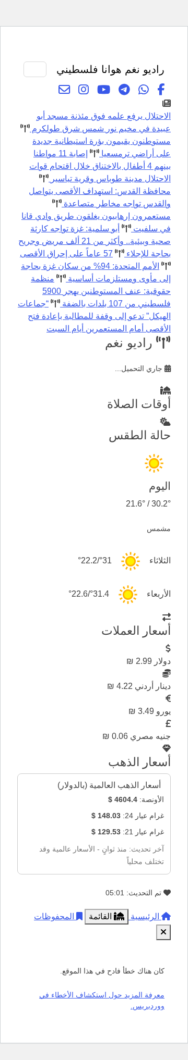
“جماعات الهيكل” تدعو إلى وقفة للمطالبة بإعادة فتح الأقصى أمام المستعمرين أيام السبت (94, 316)
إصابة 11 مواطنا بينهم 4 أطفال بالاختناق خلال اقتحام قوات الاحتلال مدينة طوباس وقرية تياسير (100, 166)
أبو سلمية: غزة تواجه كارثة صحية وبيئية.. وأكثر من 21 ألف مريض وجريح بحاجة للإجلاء (94, 241)
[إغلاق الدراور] (163, 932)
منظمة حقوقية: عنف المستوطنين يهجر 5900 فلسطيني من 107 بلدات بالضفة (101, 291)
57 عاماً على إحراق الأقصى (66, 253)
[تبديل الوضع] (130, 49)
